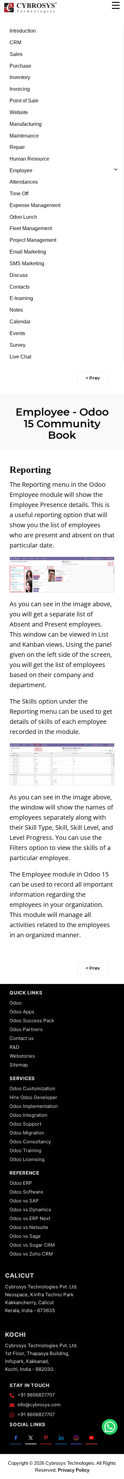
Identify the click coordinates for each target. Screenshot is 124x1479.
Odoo (16, 1003)
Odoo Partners (26, 1029)
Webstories (22, 1056)
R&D (14, 1047)
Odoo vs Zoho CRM (31, 1254)
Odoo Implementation (34, 1106)
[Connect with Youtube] (91, 1437)
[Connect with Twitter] (31, 1437)
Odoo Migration (27, 1133)
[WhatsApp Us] (109, 1426)
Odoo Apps (22, 1012)
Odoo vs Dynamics (30, 1210)
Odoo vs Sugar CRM (32, 1245)
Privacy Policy (73, 1470)
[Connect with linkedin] (61, 1437)
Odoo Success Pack (32, 1021)
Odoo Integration (28, 1115)
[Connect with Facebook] (16, 1437)
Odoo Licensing (27, 1159)
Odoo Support (25, 1124)
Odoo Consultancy (30, 1142)
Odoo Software (26, 1192)
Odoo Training (25, 1150)
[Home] (30, 12)
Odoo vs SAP (24, 1201)
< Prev (93, 378)
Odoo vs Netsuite (29, 1227)
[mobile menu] (116, 5)
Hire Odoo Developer (33, 1097)
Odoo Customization (32, 1088)
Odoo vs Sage (25, 1236)
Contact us (22, 1038)
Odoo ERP (21, 1183)
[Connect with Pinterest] (46, 1437)
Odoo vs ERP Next (30, 1218)
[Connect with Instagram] (76, 1437)
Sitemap (19, 1065)
